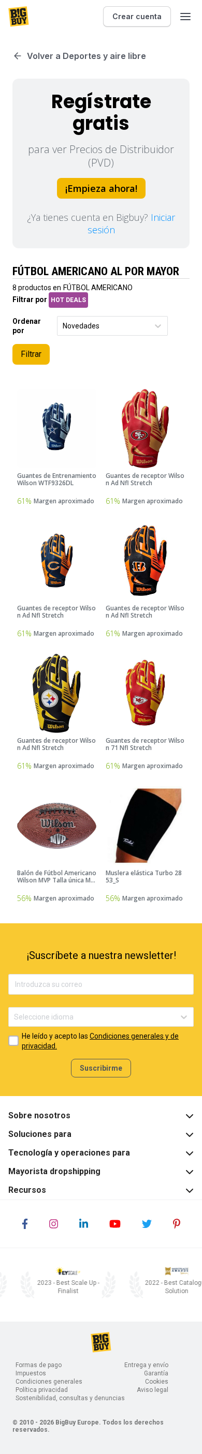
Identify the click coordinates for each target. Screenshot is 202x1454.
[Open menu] (185, 16)
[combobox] (63, 326)
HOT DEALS (68, 300)
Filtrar (31, 354)
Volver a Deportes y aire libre (86, 56)
